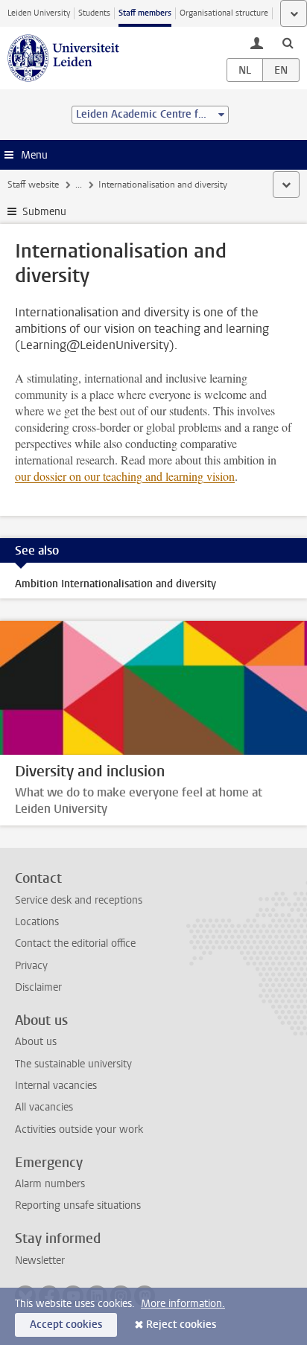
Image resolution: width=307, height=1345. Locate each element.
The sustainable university (73, 1064)
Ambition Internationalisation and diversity (115, 584)
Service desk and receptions (78, 900)
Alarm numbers (50, 1184)
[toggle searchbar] (288, 42)
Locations (37, 922)
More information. (183, 1304)
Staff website (33, 185)
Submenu (44, 212)
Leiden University (38, 13)
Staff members (144, 13)
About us (36, 1042)
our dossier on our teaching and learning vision (125, 476)
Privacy (31, 966)
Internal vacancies (56, 1086)
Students (94, 13)
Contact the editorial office (75, 943)
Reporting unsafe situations (78, 1205)
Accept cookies (66, 1324)
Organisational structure (224, 13)
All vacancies (44, 1107)
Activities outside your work (79, 1129)
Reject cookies (181, 1324)
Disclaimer (38, 987)
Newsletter (40, 1260)
